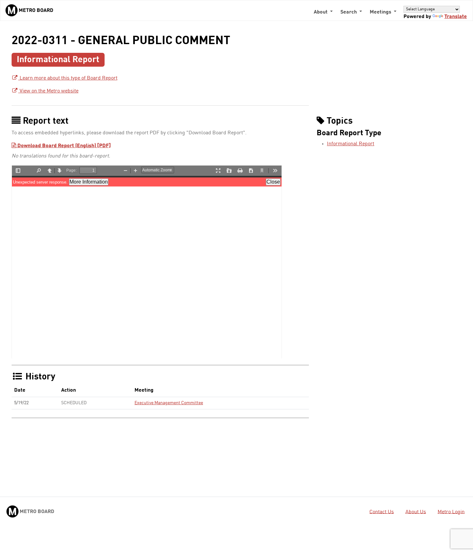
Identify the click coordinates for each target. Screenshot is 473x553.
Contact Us (381, 511)
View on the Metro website (48, 91)
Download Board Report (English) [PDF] (63, 145)
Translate (455, 16)
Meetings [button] (381, 12)
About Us (415, 511)
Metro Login (451, 511)
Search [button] (349, 12)
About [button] (321, 12)
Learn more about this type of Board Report (67, 78)
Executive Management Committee (168, 403)
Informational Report (350, 144)
